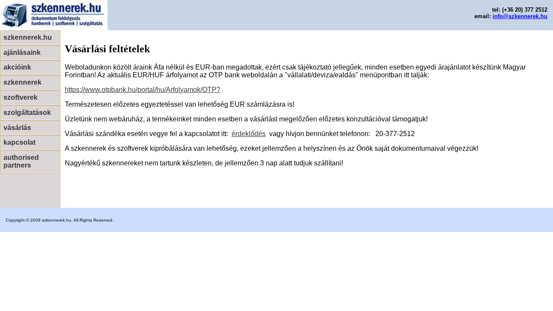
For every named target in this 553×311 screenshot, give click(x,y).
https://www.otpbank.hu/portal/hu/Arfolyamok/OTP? (142, 89)
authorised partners (21, 161)
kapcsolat (19, 142)
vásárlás (17, 127)
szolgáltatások (27, 112)
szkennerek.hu (27, 37)
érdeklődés (249, 133)
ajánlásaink (22, 52)
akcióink (17, 67)
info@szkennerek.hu (520, 16)
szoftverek (20, 97)
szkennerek (22, 82)
